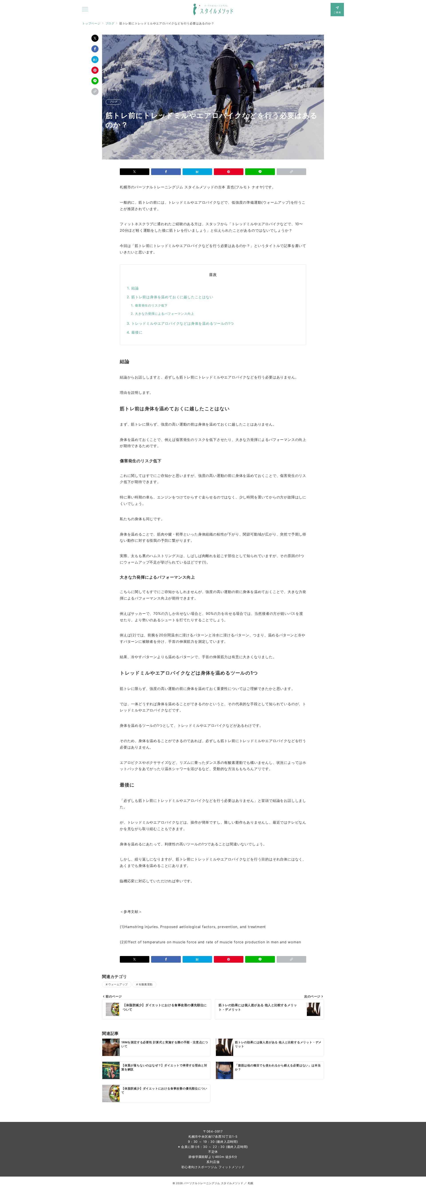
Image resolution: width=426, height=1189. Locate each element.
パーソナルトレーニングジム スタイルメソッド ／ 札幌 (218, 1183)
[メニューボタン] (85, 9)
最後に (136, 332)
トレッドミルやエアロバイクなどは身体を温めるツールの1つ (182, 323)
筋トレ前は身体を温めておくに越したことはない (172, 297)
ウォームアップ (118, 984)
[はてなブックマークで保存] (95, 59)
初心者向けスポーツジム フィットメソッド (213, 1167)
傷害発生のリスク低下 (151, 305)
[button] (95, 91)
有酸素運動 (145, 984)
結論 (135, 288)
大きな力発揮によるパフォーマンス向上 (164, 313)
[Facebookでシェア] (95, 48)
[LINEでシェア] (95, 80)
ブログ (113, 102)
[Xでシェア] (95, 38)
